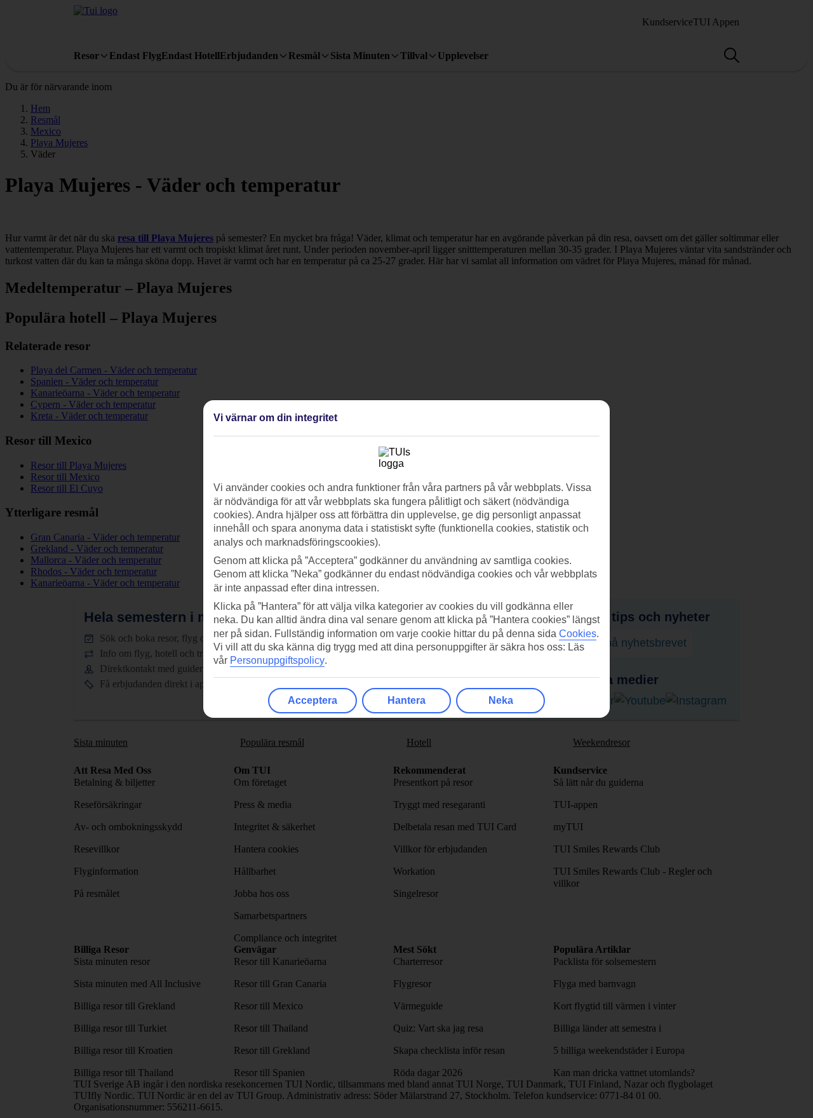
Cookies (577, 633)
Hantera (406, 700)
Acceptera (312, 700)
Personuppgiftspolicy (277, 660)
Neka (500, 700)
